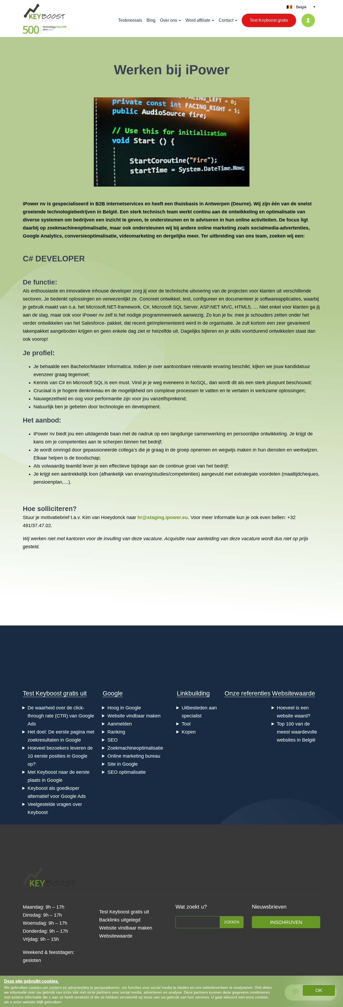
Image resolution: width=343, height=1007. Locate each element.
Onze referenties (248, 693)
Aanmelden (119, 724)
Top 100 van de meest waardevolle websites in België (297, 732)
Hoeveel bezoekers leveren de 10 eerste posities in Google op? (60, 756)
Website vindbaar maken (134, 716)
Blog (151, 20)
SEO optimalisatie (126, 772)
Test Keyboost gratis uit (55, 693)
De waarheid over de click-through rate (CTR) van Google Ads (61, 716)
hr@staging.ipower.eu (162, 517)
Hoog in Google (124, 707)
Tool (186, 724)
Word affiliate (197, 20)
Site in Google (122, 764)
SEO (112, 740)
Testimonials (130, 20)
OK (318, 990)
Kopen (189, 732)
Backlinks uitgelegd (119, 920)
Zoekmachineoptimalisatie (135, 748)
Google (113, 693)
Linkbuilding (193, 693)
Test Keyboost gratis (269, 20)
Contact (226, 20)
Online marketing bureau (133, 756)
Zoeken (231, 922)
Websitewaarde (293, 693)
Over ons (168, 20)
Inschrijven (286, 922)
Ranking (116, 732)
